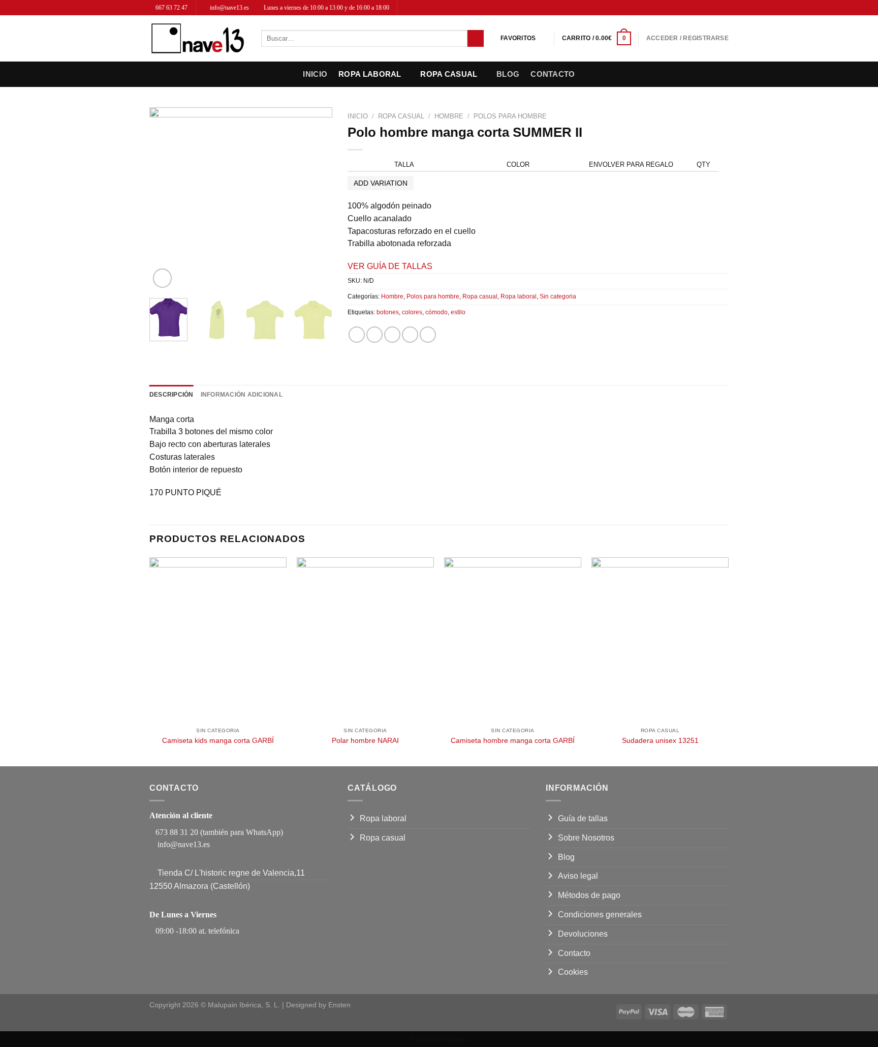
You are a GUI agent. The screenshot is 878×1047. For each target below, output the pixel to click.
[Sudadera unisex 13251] (660, 639)
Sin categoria (558, 296)
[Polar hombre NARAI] (365, 639)
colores (412, 312)
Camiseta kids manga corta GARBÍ (218, 740)
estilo (458, 312)
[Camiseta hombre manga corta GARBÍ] (512, 639)
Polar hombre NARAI (365, 740)
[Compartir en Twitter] (374, 334)
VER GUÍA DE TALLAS (390, 266)
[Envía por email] (392, 334)
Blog (507, 74)
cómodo (436, 312)
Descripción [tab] (171, 394)
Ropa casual (448, 74)
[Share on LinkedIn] (428, 334)
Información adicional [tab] (242, 394)
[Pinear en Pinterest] (410, 334)
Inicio (315, 74)
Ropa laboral (369, 74)
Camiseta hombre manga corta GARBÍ (513, 740)
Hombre (448, 116)
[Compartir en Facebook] (357, 334)
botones (388, 312)
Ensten (339, 1005)
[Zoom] (162, 278)
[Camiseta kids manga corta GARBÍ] (218, 639)
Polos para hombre (510, 116)
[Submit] (475, 38)
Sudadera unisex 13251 (660, 740)
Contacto (552, 74)
